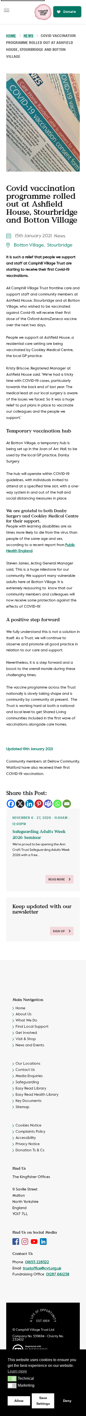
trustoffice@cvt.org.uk (42, 1268)
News (28, 35)
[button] (12, 1378)
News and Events (30, 1045)
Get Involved (26, 1033)
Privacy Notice (28, 1144)
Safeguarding (27, 1082)
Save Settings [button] (43, 1400)
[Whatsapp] (57, 804)
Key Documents (29, 1101)
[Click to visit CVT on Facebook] (16, 1241)
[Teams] (48, 804)
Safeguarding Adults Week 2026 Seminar (38, 834)
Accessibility (26, 1138)
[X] (20, 804)
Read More (56, 879)
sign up (59, 931)
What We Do (26, 1020)
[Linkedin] (29, 804)
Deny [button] (67, 1401)
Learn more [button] (17, 1371)
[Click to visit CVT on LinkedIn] (43, 1241)
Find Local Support (32, 1027)
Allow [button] (18, 1401)
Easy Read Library (31, 1088)
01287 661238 (57, 1274)
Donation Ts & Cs (30, 1150)
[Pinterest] (39, 804)
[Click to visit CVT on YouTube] (34, 1241)
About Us (24, 1014)
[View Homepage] (43, 12)
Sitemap (22, 1107)
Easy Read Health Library (37, 1095)
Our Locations (28, 1064)
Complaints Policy (30, 1132)
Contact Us (25, 1070)
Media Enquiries (29, 1076)
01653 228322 (37, 1262)
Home (11, 35)
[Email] (67, 804)
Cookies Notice (28, 1125)
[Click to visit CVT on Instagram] (25, 1241)
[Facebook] (11, 804)
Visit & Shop (26, 1039)
